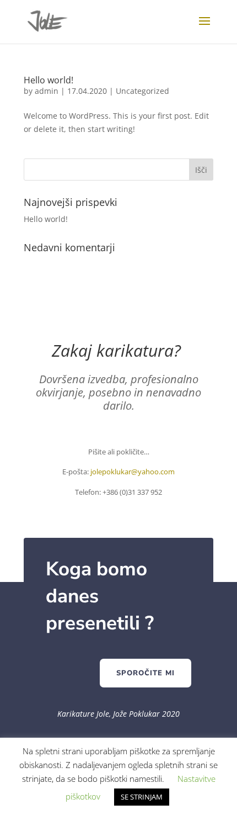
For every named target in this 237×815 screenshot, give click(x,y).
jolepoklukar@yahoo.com (132, 472)
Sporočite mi (145, 673)
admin (46, 91)
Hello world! (48, 80)
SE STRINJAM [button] (142, 797)
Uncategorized (142, 91)
